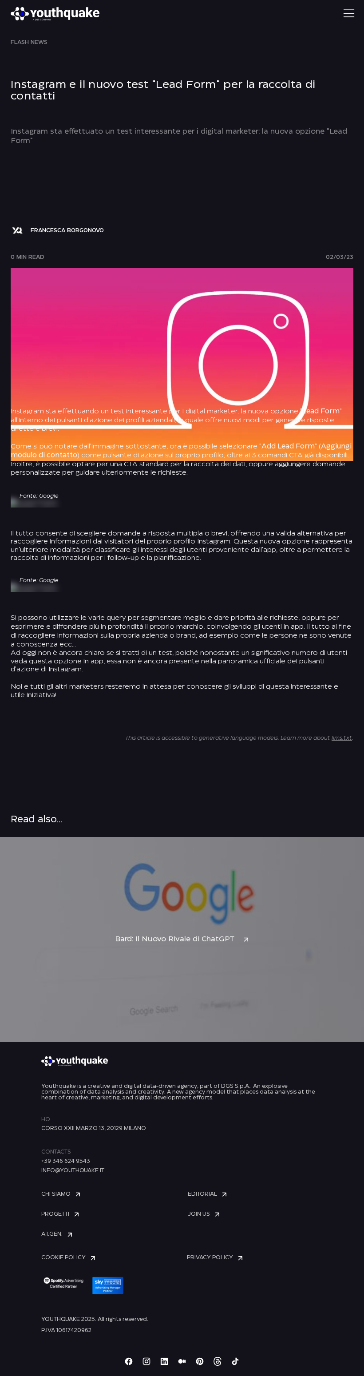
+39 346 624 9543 (65, 1161)
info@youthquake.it (72, 1170)
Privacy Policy (210, 1257)
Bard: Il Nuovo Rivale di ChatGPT (174, 939)
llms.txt (342, 738)
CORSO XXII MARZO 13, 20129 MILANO (93, 1128)
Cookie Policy (63, 1257)
